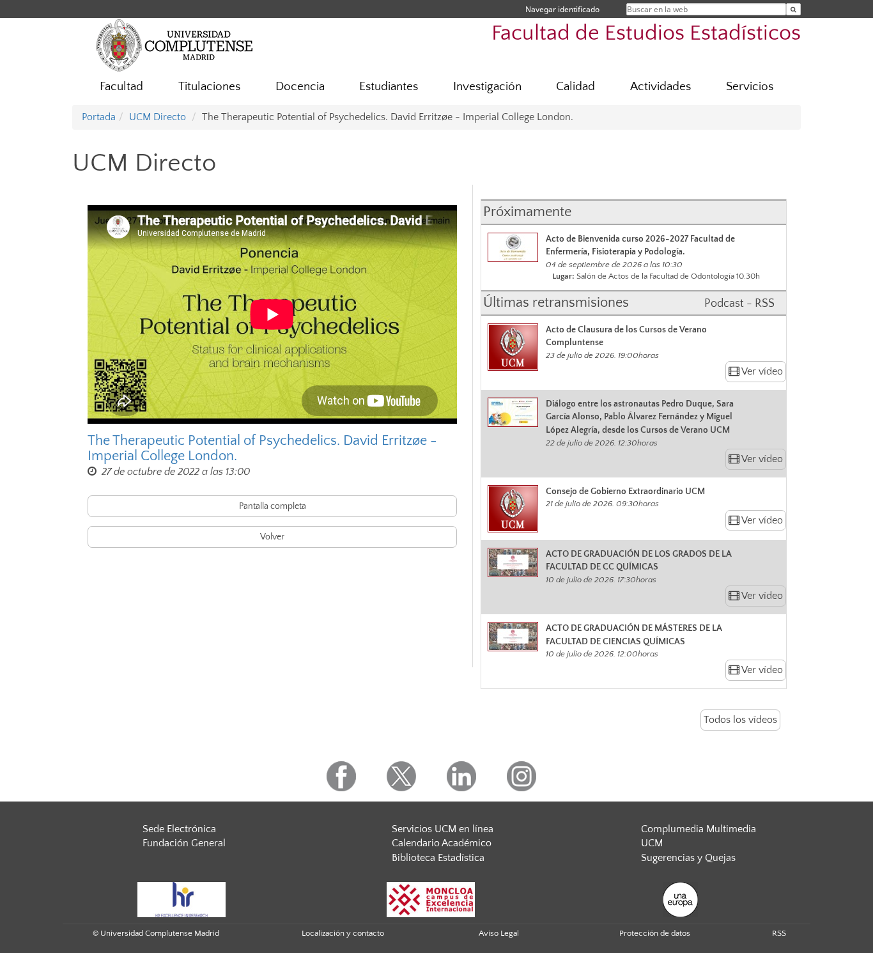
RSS (779, 933)
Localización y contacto (343, 933)
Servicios (749, 86)
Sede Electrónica (179, 829)
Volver (272, 537)
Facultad (121, 86)
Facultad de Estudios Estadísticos (646, 33)
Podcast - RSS (739, 303)
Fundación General (184, 843)
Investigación (487, 86)
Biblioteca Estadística (438, 858)
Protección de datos (654, 933)
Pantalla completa (272, 506)
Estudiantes (388, 86)
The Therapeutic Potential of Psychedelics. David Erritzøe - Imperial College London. (262, 449)
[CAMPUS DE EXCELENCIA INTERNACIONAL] (431, 898)
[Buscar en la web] (793, 9)
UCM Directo (157, 117)
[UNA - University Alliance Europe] (680, 898)
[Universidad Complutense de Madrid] (174, 44)
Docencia (300, 86)
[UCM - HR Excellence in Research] (181, 898)
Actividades (660, 86)
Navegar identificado (562, 9)
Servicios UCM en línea (442, 829)
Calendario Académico (441, 843)
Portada (99, 117)
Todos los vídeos (740, 719)
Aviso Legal (499, 933)
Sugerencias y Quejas (688, 858)
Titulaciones (209, 86)
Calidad (575, 86)
